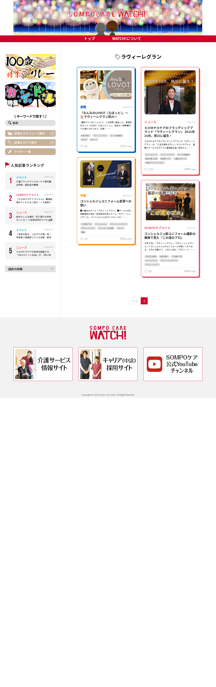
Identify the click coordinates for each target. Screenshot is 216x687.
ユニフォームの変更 (106, 228)
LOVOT (84, 139)
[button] (108, 17)
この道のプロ (86, 224)
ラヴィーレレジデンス (118, 224)
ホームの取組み (116, 135)
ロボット (93, 139)
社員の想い (85, 135)
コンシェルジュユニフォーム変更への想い (105, 203)
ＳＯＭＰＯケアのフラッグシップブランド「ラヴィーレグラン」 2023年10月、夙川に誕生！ (169, 131)
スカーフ (120, 228)
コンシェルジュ (151, 154)
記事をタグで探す (25, 142)
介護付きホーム (180, 158)
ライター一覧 (22, 151)
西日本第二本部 (151, 158)
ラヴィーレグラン (100, 135)
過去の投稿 (15, 269)
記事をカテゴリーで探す (29, 133)
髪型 (83, 232)
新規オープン (166, 158)
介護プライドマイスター (154, 162)
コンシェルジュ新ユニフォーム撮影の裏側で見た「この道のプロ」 (170, 235)
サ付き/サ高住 (150, 256)
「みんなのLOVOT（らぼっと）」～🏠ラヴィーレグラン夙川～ (104, 114)
